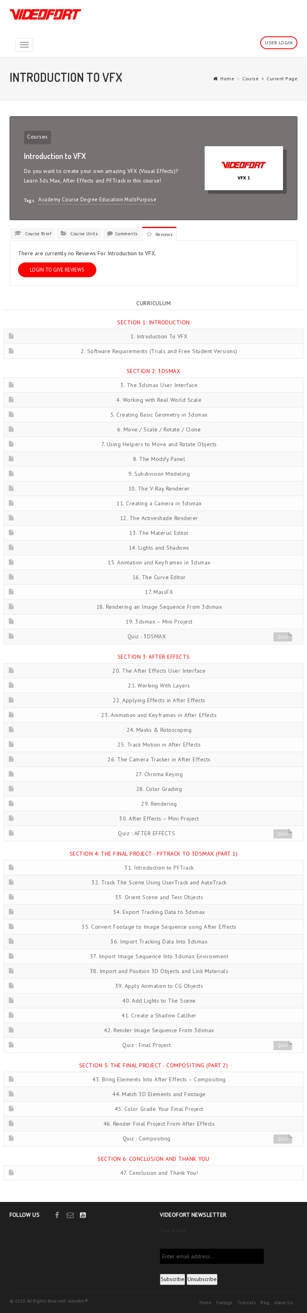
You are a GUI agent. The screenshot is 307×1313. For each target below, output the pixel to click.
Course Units (83, 233)
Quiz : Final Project (146, 1045)
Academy (49, 199)
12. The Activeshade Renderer (159, 518)
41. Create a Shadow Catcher (159, 1015)
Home (227, 78)
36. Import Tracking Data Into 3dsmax (158, 941)
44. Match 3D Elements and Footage (159, 1094)
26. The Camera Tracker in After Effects (159, 759)
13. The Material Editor (159, 532)
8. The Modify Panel (159, 459)
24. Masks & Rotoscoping (159, 729)
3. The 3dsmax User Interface (158, 385)
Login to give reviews (57, 269)
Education (111, 199)
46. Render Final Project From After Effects (159, 1123)
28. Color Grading (159, 789)
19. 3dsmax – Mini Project (159, 621)
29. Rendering (159, 803)
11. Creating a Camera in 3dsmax (159, 503)
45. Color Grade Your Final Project (159, 1108)
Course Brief (37, 233)
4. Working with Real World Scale (158, 399)
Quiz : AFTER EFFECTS (146, 833)
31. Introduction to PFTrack (159, 867)
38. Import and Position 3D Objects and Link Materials (159, 971)
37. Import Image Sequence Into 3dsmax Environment (159, 956)
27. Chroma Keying (159, 774)
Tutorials (246, 1302)
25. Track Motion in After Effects (159, 744)
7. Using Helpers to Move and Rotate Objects (159, 444)
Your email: (173, 1230)
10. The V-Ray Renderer (159, 488)
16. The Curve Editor (159, 577)
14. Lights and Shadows (159, 547)
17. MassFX (159, 592)
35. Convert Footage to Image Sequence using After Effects (159, 926)
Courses (37, 136)
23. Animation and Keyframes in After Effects (159, 715)
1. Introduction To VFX (158, 336)
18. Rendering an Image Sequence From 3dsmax (159, 606)
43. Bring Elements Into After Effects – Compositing (159, 1079)
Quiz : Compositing (147, 1138)
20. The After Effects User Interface (158, 670)
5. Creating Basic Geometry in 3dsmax (159, 414)
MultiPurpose (140, 199)
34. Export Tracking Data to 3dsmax (159, 912)
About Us (283, 1302)
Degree (89, 199)
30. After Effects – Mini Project (159, 818)
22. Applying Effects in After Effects (159, 700)
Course (250, 78)
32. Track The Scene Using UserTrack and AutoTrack (159, 882)
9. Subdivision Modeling (159, 473)
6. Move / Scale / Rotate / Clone (159, 429)
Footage (224, 1302)
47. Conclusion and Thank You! (159, 1172)
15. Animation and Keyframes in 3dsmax (159, 562)
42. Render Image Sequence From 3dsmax (159, 1030)
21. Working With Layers (159, 685)
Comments (126, 233)
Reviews (163, 234)
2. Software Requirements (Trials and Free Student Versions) (159, 351)
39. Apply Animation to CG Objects (159, 985)
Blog (264, 1302)
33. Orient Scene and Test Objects (159, 897)
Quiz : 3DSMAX (147, 636)
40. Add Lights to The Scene (159, 1000)
